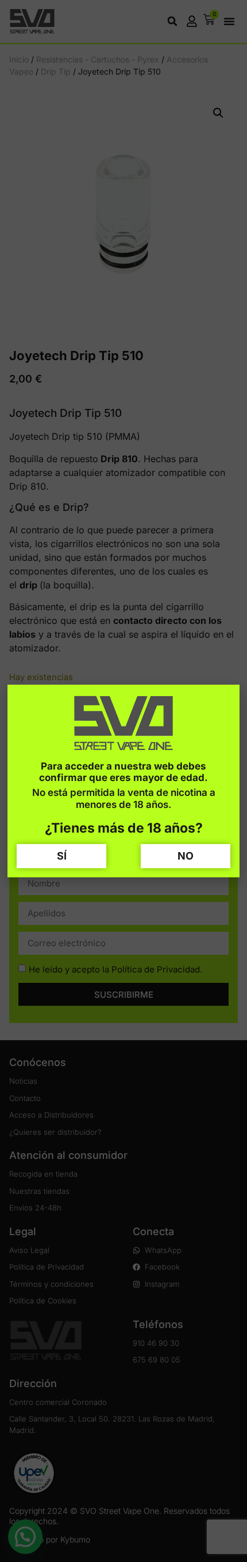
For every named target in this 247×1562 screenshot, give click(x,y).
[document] (123, 781)
